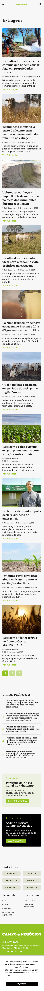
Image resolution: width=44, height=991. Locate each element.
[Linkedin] (21, 951)
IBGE (4, 900)
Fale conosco (29, 900)
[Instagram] (8, 951)
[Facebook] (12, 951)
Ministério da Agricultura (8, 913)
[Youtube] (16, 951)
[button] (3, 4)
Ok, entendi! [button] (22, 984)
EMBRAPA (6, 908)
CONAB (5, 904)
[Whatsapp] (3, 951)
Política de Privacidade (28, 905)
